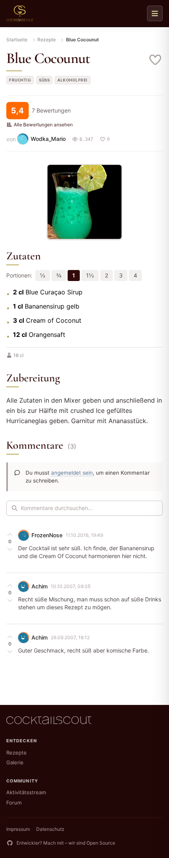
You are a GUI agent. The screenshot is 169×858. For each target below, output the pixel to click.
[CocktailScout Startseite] (19, 13)
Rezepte (46, 40)
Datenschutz (50, 829)
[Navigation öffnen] (155, 13)
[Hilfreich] (9, 534)
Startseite (17, 40)
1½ (90, 275)
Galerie (15, 762)
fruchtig (20, 80)
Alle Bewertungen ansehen (43, 125)
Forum (14, 802)
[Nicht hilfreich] (9, 548)
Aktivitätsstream (26, 792)
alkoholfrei (72, 80)
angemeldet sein (72, 473)
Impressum (18, 829)
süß (44, 80)
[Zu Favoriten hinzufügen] (155, 60)
